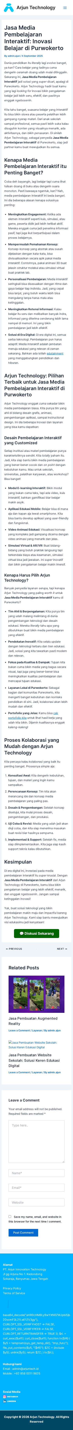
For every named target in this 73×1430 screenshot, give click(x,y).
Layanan (37, 1030)
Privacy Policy (12, 1288)
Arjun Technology (36, 7)
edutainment (55, 353)
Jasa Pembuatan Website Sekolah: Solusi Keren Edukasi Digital (34, 1060)
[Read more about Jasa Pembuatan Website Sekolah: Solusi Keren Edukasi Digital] (36, 1045)
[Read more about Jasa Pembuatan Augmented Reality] (36, 994)
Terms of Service (14, 1293)
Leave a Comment (19, 1030)
